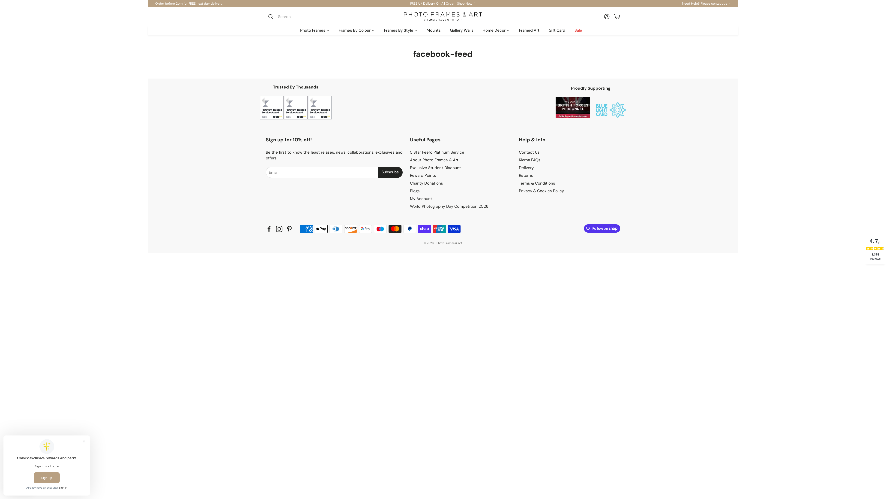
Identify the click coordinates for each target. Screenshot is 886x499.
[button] (297, 16)
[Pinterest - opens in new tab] (289, 229)
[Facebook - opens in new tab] (269, 229)
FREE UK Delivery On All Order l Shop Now (441, 3)
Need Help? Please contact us (704, 3)
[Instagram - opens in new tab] (279, 229)
